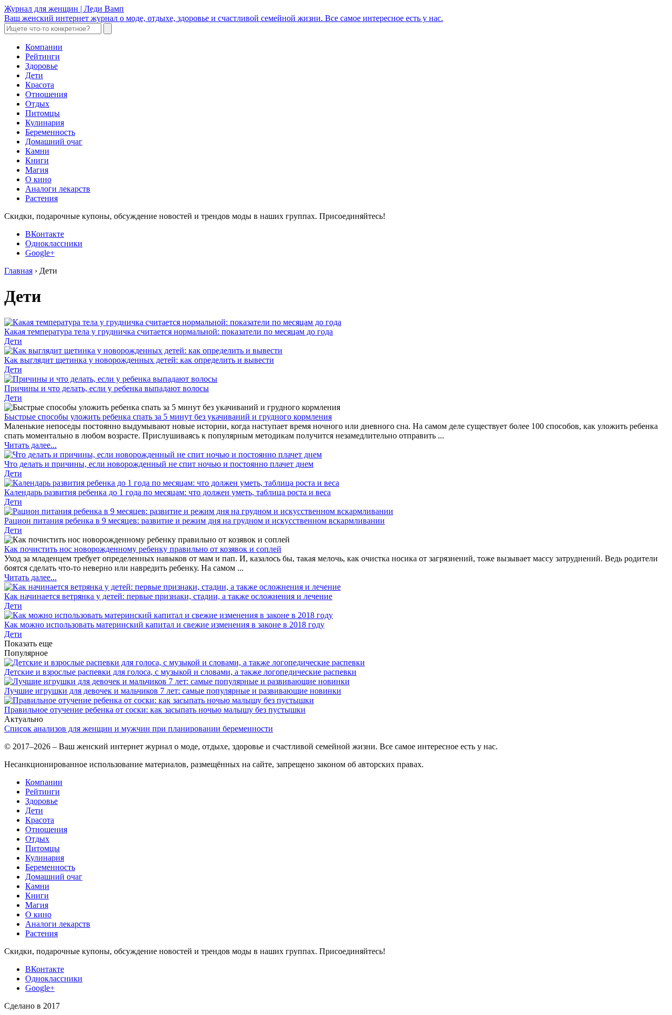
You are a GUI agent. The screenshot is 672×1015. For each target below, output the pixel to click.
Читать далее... (30, 445)
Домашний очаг (53, 141)
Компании (43, 47)
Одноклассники (53, 243)
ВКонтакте (44, 233)
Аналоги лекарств (57, 188)
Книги (37, 160)
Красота (39, 84)
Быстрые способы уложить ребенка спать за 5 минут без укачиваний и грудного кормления (168, 416)
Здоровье (41, 65)
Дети (34, 75)
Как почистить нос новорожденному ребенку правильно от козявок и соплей (142, 549)
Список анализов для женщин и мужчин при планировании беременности (138, 728)
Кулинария (44, 122)
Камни (37, 151)
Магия (36, 169)
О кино (38, 179)
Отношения (46, 94)
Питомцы (42, 113)
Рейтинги (42, 56)
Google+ (40, 252)
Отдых (37, 103)
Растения (41, 198)
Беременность (50, 132)
